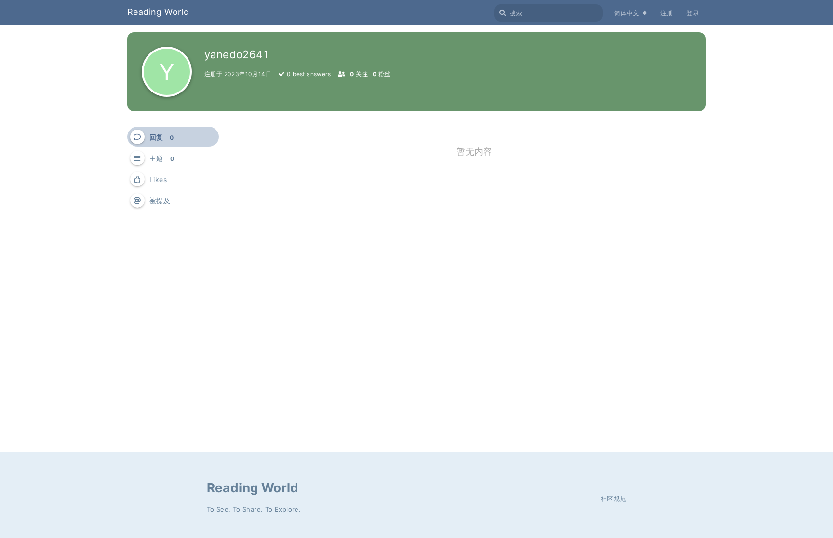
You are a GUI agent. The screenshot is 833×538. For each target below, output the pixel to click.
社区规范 (614, 498)
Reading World (158, 12)
